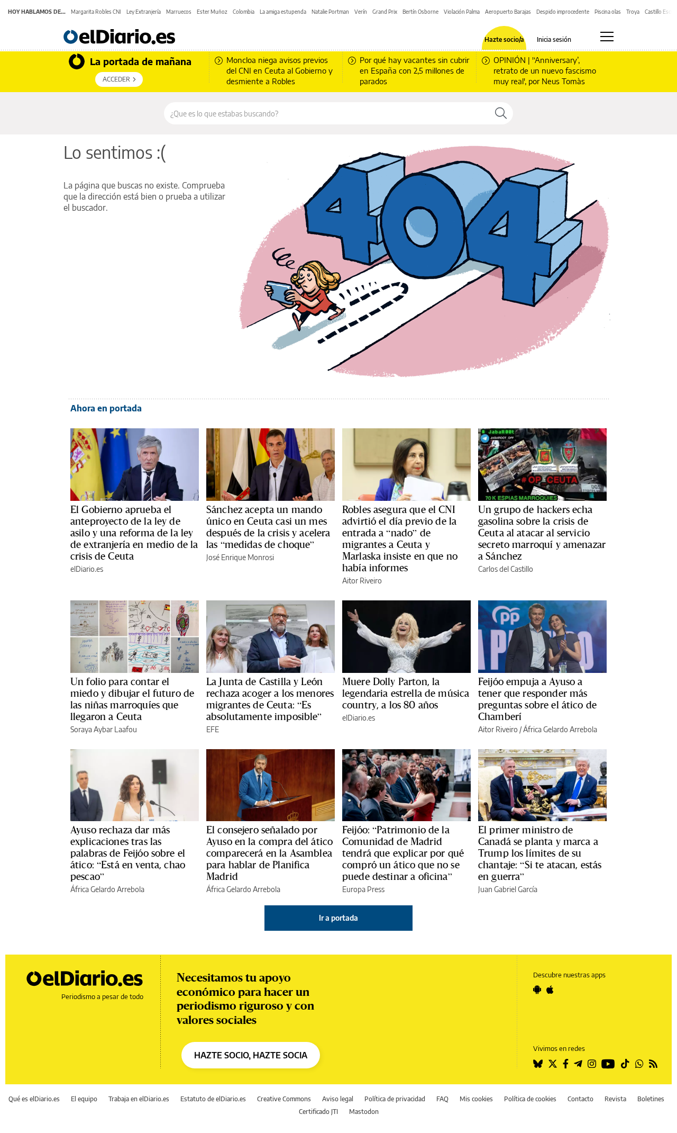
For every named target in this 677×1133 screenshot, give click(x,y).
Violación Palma (462, 11)
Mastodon (364, 1112)
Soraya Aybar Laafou (103, 729)
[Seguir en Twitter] (552, 1063)
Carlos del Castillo (505, 568)
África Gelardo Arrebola (560, 729)
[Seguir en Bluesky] (538, 1063)
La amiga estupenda (283, 11)
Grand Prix (384, 11)
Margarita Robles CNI (96, 11)
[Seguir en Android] (537, 989)
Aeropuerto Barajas (508, 11)
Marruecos (178, 11)
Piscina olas (607, 11)
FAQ (442, 1099)
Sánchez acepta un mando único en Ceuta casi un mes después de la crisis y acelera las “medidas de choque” (268, 527)
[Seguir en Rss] (653, 1063)
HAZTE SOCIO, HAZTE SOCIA (250, 1055)
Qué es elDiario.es (34, 1099)
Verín (360, 11)
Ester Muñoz (212, 11)
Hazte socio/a (504, 40)
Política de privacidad (394, 1099)
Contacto (580, 1099)
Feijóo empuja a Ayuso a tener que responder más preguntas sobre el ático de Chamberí (537, 699)
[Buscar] (501, 113)
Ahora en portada (106, 408)
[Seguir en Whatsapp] (639, 1063)
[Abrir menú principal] (607, 36)
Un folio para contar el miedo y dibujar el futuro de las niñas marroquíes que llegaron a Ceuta (132, 699)
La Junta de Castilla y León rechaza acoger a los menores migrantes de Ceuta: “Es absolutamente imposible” (270, 699)
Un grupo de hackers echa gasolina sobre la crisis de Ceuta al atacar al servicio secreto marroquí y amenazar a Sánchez (542, 532)
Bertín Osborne (420, 11)
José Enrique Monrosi (240, 557)
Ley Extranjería (143, 11)
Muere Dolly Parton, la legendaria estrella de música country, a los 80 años (405, 693)
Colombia (243, 11)
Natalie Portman (330, 11)
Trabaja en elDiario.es (138, 1099)
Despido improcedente (562, 11)
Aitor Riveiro (362, 580)
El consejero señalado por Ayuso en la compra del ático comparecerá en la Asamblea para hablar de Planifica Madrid (269, 853)
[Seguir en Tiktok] (625, 1063)
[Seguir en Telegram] (578, 1063)
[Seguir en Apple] (550, 989)
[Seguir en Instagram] (592, 1063)
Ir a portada (338, 917)
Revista (615, 1099)
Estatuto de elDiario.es (213, 1099)
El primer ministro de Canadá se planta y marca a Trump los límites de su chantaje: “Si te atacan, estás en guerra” (540, 853)
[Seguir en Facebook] (566, 1063)
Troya (632, 11)
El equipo (84, 1099)
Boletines (650, 1099)
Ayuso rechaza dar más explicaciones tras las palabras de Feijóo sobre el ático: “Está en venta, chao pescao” (127, 853)
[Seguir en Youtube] (608, 1063)
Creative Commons (284, 1099)
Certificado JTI (318, 1112)
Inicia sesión (554, 40)
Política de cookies (530, 1099)
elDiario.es (86, 568)
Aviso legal (337, 1099)
